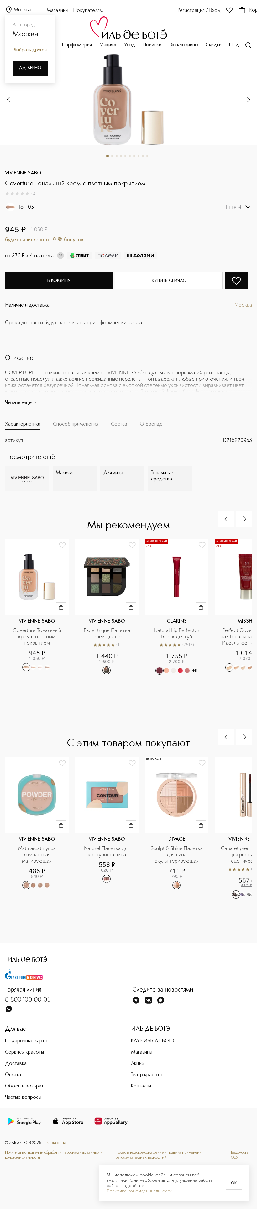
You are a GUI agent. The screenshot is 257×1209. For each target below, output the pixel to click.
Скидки (214, 45)
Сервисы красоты (24, 1052)
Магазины (57, 10)
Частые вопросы (23, 1097)
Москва (22, 10)
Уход (129, 45)
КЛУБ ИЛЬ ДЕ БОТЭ (152, 1041)
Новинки (152, 45)
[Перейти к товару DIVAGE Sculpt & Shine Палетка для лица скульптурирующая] (180, 828)
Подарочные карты (26, 1041)
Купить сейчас (169, 280)
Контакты (141, 1086)
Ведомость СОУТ (239, 1155)
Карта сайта (56, 1143)
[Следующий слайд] (9, 99)
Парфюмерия (77, 45)
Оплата (13, 1074)
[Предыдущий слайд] (226, 519)
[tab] (22, 425)
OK (234, 1183)
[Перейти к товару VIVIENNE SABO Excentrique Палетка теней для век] (110, 607)
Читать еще (18, 402)
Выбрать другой (30, 50)
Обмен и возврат (24, 1086)
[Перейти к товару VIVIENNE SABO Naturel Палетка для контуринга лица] (110, 828)
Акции (137, 1063)
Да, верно (30, 68)
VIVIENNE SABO (23, 173)
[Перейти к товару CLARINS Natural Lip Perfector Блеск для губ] (180, 607)
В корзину (58, 280)
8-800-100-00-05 (28, 1000)
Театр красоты (146, 1074)
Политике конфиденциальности (139, 1191)
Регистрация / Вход (199, 10)
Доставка (16, 1063)
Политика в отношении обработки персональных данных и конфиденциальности (53, 1155)
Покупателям (88, 10)
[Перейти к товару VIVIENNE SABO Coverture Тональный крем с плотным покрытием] (40, 607)
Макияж (108, 45)
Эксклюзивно (183, 45)
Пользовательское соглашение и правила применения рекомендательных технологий (159, 1155)
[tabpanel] (128, 440)
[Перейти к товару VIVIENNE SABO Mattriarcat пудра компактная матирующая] (40, 828)
